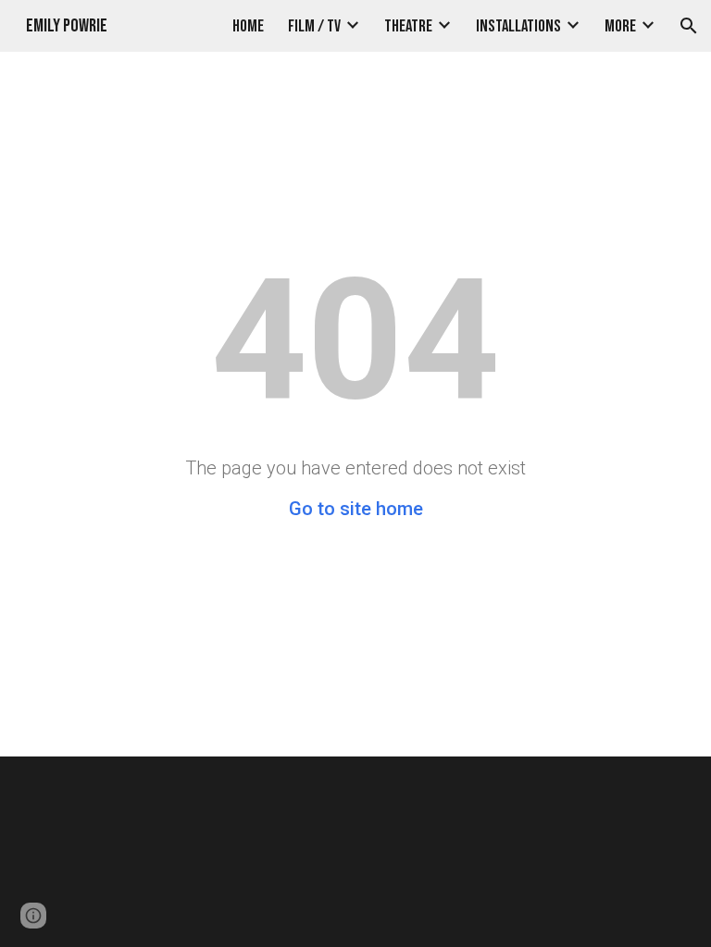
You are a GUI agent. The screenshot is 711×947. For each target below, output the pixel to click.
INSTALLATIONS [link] (518, 26)
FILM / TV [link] (314, 26)
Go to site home (356, 509)
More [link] (620, 26)
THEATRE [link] (408, 26)
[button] (689, 26)
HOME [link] (248, 26)
